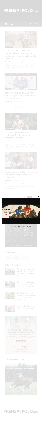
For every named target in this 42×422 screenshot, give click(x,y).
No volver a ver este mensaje (21, 226)
